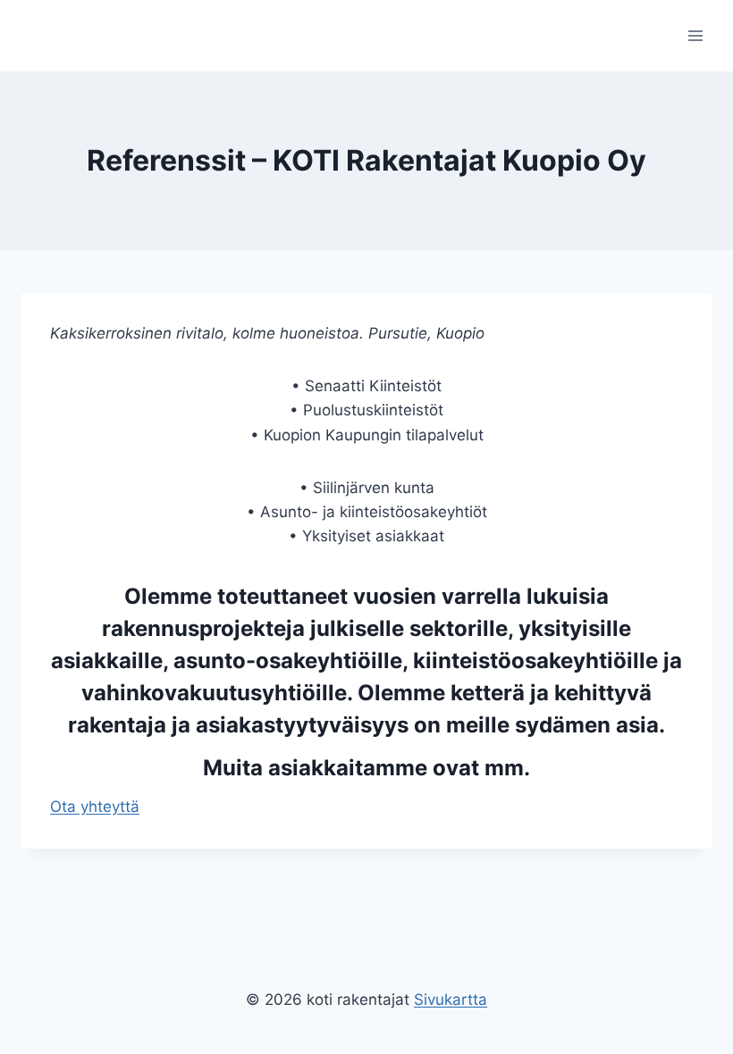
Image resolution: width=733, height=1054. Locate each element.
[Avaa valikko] (695, 35)
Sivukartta (450, 999)
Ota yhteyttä (94, 807)
